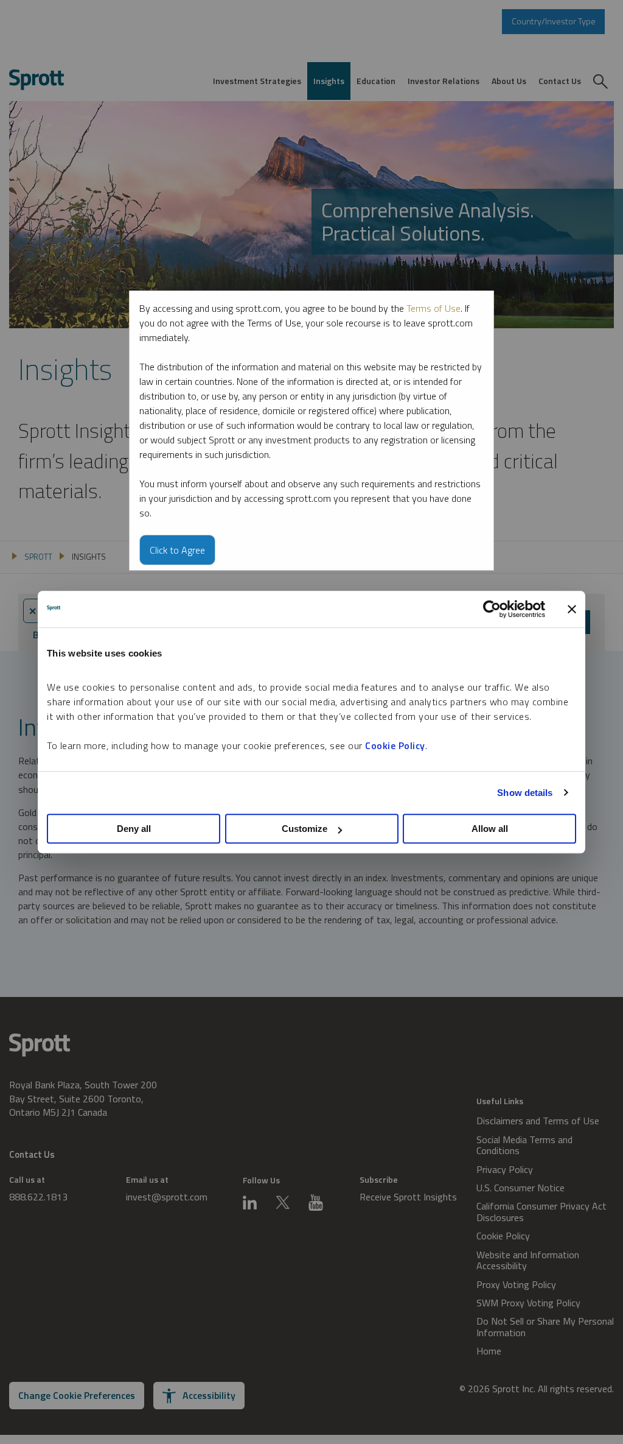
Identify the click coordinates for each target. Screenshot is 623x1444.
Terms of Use (433, 308)
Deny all (134, 828)
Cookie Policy (395, 745)
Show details (524, 792)
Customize (304, 828)
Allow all (490, 828)
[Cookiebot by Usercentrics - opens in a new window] (492, 609)
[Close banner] (572, 609)
